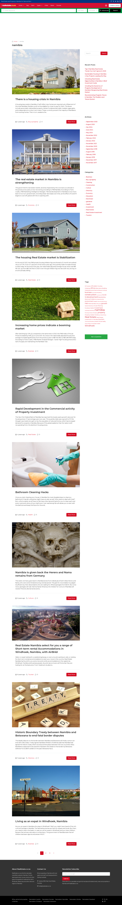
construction (90, 295)
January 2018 (90, 157)
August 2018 (90, 152)
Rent (32, 5)
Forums (59, 5)
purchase (101, 315)
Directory (31, 758)
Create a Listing (114, 5)
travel (96, 321)
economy (102, 297)
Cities (46, 5)
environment (89, 301)
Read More (71, 122)
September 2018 (91, 149)
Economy (31, 205)
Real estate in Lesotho (35, 899)
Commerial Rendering (97, 292)
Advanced (105, 10)
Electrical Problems (90, 299)
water (98, 323)
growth (104, 303)
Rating (104, 315)
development (92, 297)
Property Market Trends (92, 315)
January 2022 (90, 141)
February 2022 (91, 138)
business (88, 292)
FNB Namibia (92, 303)
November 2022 (91, 135)
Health (30, 515)
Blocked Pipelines (94, 290)
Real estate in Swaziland (88, 899)
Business (31, 351)
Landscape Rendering (89, 310)
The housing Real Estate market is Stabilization (45, 257)
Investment (90, 207)
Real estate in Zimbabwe (35, 901)
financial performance (102, 301)
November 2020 (91, 146)
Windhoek (90, 326)
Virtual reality (102, 321)
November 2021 (91, 143)
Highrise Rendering (89, 305)
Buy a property (33, 122)
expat (95, 301)
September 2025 (91, 121)
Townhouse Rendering (90, 321)
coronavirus (99, 295)
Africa (93, 288)
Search (115, 10)
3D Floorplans (88, 286)
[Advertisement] (61, 28)
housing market (89, 308)
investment (98, 308)
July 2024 (89, 127)
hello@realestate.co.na (45, 886)
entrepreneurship (100, 299)
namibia (100, 309)
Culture (31, 598)
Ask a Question (96, 337)
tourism (101, 319)
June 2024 (89, 130)
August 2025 (90, 124)
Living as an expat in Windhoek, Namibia (41, 821)
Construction (90, 185)
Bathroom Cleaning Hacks (32, 492)
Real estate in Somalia (48, 899)
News (52, 5)
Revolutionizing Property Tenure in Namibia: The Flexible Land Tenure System (95, 97)
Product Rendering (93, 312)
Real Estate (32, 280)
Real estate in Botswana (49, 901)
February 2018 (91, 154)
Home (20, 5)
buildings (105, 290)
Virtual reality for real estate (91, 323)
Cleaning (89, 182)
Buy (27, 5)
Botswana (100, 290)
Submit (66, 878)
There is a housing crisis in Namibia (37, 99)
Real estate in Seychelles (61, 899)
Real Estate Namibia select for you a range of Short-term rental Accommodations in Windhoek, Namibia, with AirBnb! (43, 649)
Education (89, 196)
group (99, 303)
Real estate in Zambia (75, 899)
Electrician (89, 199)
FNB (86, 303)
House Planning (98, 305)
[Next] (53, 853)
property (101, 312)
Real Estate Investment (94, 212)
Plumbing (87, 312)
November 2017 (91, 162)
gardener (89, 201)
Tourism (31, 674)
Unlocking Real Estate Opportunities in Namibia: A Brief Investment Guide (96, 81)
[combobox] (82, 10)
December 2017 (91, 160)
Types (39, 5)
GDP (97, 303)
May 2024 (89, 132)
